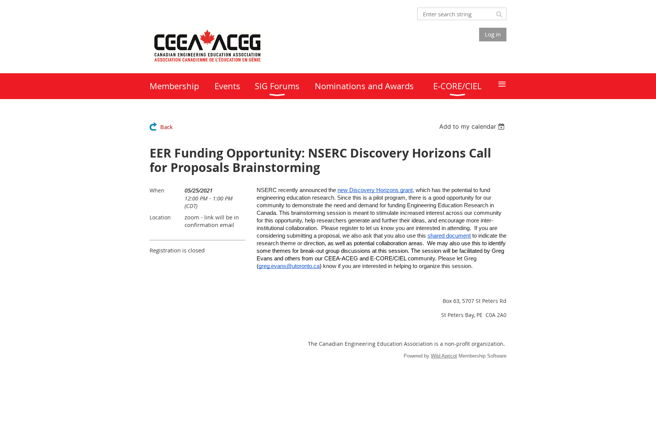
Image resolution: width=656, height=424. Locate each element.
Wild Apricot (444, 356)
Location (160, 217)
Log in (493, 34)
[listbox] (472, 126)
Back (166, 127)
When (157, 190)
